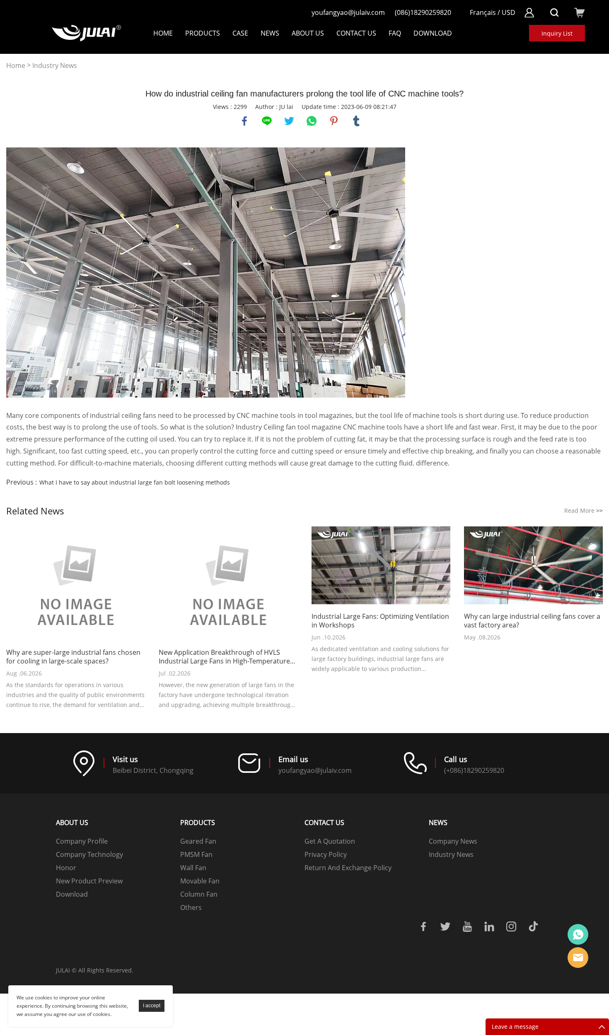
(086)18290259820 (423, 12)
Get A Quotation (329, 841)
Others (191, 907)
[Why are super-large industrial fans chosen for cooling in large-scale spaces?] (75, 584)
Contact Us (356, 33)
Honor (66, 867)
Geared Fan (198, 841)
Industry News (54, 66)
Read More (583, 510)
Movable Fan (200, 880)
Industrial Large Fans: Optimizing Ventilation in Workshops (380, 621)
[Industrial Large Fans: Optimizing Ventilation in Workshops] (381, 566)
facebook (244, 121)
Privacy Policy (325, 854)
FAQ (395, 33)
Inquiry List (557, 33)
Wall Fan (193, 867)
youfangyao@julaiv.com (348, 12)
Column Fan (199, 894)
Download (72, 894)
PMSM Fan (196, 854)
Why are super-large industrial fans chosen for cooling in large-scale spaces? (73, 657)
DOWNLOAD (432, 33)
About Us (308, 33)
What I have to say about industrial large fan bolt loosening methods (134, 482)
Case (240, 33)
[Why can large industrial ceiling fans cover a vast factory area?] (533, 566)
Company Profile (82, 841)
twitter (289, 121)
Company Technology (89, 854)
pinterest (334, 121)
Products (202, 33)
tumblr (356, 121)
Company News (453, 841)
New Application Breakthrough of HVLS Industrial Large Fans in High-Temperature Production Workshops (224, 657)
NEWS (270, 33)
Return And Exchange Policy (348, 867)
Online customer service (578, 934)
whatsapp (311, 121)
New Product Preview (89, 880)
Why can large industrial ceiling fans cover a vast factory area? (532, 621)
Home (163, 33)
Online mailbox (578, 957)
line (267, 121)
